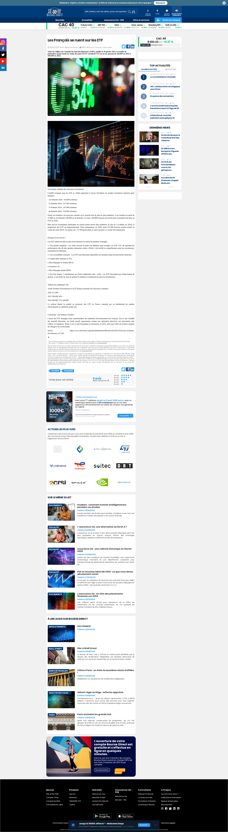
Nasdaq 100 (154, 24)
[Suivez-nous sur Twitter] (3, 55)
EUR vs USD (170, 24)
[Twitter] (170, 808)
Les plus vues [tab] (170, 69)
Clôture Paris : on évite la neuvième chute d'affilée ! (105, 671)
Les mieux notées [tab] (149, 69)
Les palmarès (97, 804)
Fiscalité (68, 370)
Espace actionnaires (169, 801)
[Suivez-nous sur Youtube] (3, 62)
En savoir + (144, 825)
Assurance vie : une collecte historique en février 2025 (104, 550)
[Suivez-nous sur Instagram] (3, 42)
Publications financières (171, 797)
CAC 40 (66, 25)
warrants (73, 797)
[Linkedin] (174, 808)
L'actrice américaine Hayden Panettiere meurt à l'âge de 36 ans (164, 108)
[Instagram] (162, 808)
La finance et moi (145, 797)
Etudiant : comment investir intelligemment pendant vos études (101, 506)
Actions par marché (100, 801)
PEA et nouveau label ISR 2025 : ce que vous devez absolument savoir (105, 573)
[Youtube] (178, 808)
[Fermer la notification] (155, 825)
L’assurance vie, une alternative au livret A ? (102, 526)
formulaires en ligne (54, 804)
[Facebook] (166, 808)
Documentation (102, 770)
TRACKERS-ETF (75, 801)
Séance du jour (98, 794)
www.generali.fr (87, 351)
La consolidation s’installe (163, 77)
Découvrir (160, 3)
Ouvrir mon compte (120, 771)
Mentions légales (168, 823)
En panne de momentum (162, 96)
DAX (117, 24)
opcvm (72, 794)
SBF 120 (101, 24)
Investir (55, 370)
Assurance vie (121, 796)
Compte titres (52, 797)
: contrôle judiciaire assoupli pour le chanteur (162, 118)
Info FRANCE (84, 626)
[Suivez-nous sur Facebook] (3, 49)
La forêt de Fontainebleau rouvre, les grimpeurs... (168, 166)
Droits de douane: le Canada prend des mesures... (170, 138)
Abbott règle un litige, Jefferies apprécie (100, 692)
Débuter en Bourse (145, 794)
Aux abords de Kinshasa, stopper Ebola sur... (170, 180)
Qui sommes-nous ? (169, 794)
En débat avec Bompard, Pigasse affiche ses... (170, 151)
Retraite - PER (120, 800)
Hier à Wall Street (87, 648)
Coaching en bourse (146, 804)
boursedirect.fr (102, 343)
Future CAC (86, 24)
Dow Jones (137, 24)
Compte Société (53, 801)
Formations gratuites (147, 801)
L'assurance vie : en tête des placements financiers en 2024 (100, 595)
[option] (159, 137)
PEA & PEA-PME (52, 794)
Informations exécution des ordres (67, 823)
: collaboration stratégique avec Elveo (165, 88)
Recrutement (166, 804)
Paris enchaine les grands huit (94, 714)
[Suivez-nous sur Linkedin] (3, 68)
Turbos (72, 804)
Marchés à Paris (98, 797)
